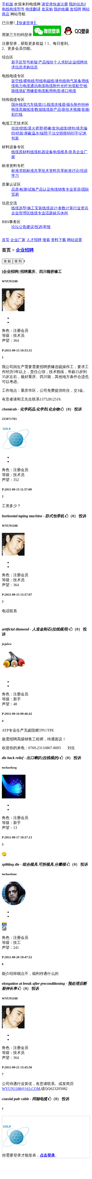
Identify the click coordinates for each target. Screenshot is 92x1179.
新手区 (17, 62)
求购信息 (30, 67)
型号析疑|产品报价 (38, 62)
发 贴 (7, 261)
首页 (5, 240)
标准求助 (18, 171)
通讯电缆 (37, 86)
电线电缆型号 (13, 9)
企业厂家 (17, 240)
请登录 (47, 4)
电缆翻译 (33, 9)
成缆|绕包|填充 (71, 128)
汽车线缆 (34, 105)
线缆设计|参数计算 (57, 208)
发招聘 (75, 9)
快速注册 (60, 4)
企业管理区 (20, 213)
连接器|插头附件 (67, 105)
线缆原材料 (20, 152)
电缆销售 (58, 189)
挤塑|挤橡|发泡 (47, 128)
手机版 (7, 4)
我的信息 (77, 4)
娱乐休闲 (60, 213)
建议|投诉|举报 (38, 227)
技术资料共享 (53, 171)
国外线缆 (18, 105)
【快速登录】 (26, 23)
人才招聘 (34, 240)
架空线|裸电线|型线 (27, 81)
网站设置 (74, 240)
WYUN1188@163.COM (21, 1089)
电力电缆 (22, 86)
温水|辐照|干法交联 (47, 133)
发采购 (47, 9)
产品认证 (42, 189)
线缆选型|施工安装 (26, 208)
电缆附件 (52, 86)
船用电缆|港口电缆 (60, 91)
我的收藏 (61, 9)
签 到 (18, 261)
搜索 (46, 240)
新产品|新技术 (61, 110)
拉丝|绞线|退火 (23, 128)
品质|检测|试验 (23, 189)
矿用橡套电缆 (34, 91)
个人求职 (61, 62)
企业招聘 (76, 62)
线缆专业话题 (41, 213)
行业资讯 (80, 208)
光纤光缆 (67, 86)
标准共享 (34, 171)
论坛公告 (18, 227)
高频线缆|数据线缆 (34, 110)
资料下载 (58, 240)
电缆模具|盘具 (64, 152)
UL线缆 (48, 105)
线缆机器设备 (41, 152)
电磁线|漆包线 (54, 81)
